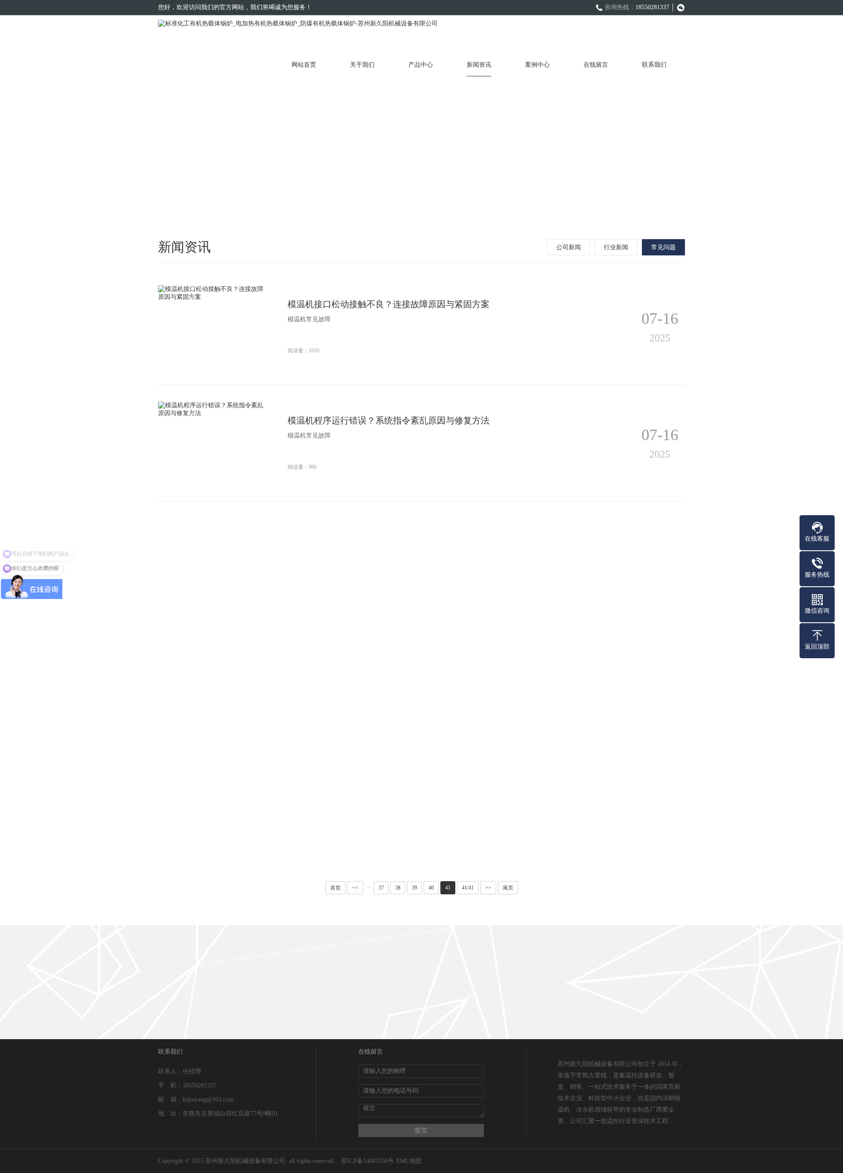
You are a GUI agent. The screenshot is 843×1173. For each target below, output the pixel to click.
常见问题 (663, 247)
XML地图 (409, 1161)
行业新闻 (616, 247)
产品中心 (420, 64)
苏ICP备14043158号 (367, 1161)
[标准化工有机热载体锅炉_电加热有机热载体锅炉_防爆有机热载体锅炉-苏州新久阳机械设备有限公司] (298, 34)
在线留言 (596, 64)
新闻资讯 (479, 64)
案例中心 (537, 64)
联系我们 (654, 64)
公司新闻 (568, 247)
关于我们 (362, 64)
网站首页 (304, 64)
